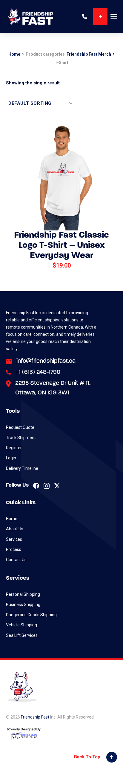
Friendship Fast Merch (89, 54)
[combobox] (39, 103)
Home (14, 54)
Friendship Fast (35, 717)
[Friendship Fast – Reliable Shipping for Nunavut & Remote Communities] (30, 16)
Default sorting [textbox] (30, 103)
